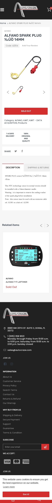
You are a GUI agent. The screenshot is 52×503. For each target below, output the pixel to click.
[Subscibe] (45, 447)
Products (22, 122)
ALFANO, (19, 120)
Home (3, 23)
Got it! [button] (26, 494)
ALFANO (7, 31)
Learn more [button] (9, 487)
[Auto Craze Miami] (26, 9)
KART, (26, 120)
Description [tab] (13, 167)
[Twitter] (15, 151)
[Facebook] (22, 151)
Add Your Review (30, 45)
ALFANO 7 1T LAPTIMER (16, 282)
